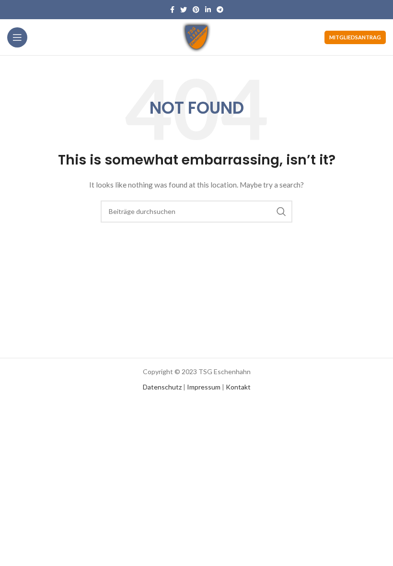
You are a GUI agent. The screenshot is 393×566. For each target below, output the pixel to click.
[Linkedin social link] (208, 9)
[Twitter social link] (183, 9)
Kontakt (238, 387)
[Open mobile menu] (17, 37)
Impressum (203, 387)
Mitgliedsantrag (355, 37)
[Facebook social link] (172, 9)
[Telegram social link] (220, 9)
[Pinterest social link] (196, 9)
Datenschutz (162, 387)
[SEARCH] (281, 211)
